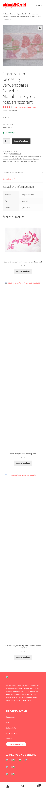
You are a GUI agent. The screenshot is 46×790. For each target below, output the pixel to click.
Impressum (10, 717)
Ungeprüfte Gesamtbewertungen (25, 107)
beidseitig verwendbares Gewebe (29, 156)
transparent (31, 161)
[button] (40, 28)
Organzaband (7, 161)
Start (6, 14)
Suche (23, 786)
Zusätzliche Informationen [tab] (13, 172)
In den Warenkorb (21, 141)
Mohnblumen (27, 159)
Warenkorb (35, 784)
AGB (7, 722)
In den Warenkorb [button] (23, 271)
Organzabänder (22, 14)
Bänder (12, 14)
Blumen (5, 159)
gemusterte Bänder (15, 159)
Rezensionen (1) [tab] (9, 179)
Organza (36, 159)
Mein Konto (7, 786)
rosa (14, 161)
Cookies (9, 739)
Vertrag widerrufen (16, 744)
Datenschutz (11, 728)
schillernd (23, 161)
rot (18, 161)
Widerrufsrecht (12, 733)
